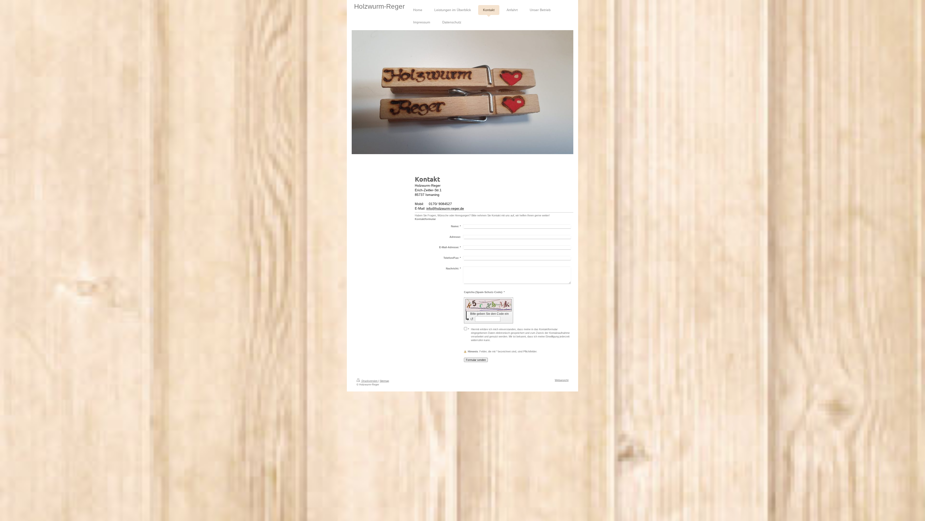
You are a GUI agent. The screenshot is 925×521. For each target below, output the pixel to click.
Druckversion (369, 380)
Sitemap (384, 380)
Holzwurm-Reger (379, 6)
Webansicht (561, 380)
